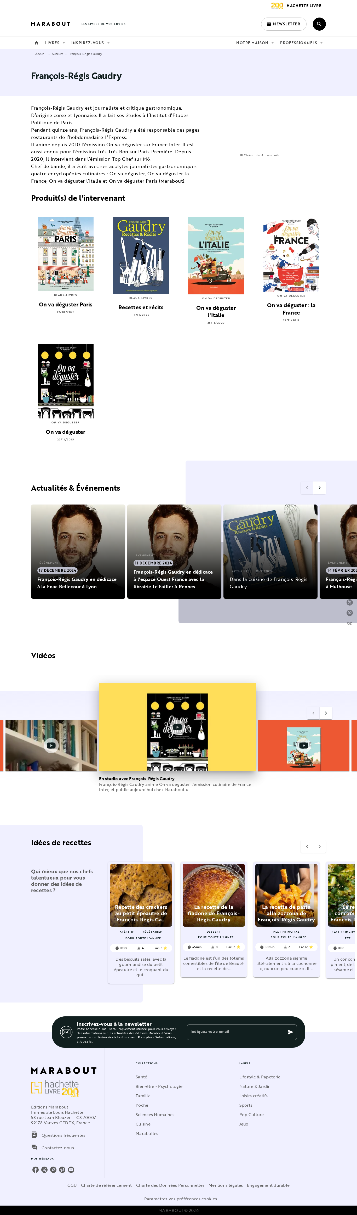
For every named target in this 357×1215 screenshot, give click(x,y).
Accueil (41, 53)
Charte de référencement (106, 1185)
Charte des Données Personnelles (170, 1185)
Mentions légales (226, 1185)
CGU (72, 1185)
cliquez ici (84, 1041)
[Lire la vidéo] (51, 745)
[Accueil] (53, 24)
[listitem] (35, 1169)
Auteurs (58, 53)
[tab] (36, 43)
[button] (284, 24)
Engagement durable (268, 1185)
